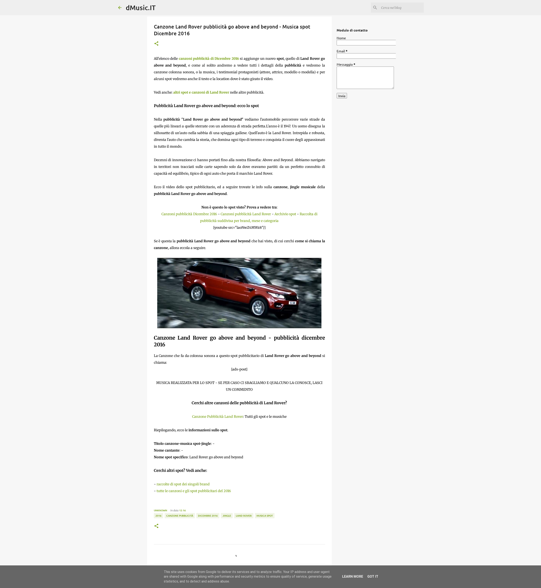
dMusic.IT (141, 7)
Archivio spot (285, 214)
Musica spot (265, 515)
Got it (372, 576)
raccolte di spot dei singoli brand (183, 484)
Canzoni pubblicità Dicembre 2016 (189, 214)
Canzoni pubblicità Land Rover (246, 214)
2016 (158, 515)
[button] (156, 44)
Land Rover (244, 515)
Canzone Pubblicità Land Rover (217, 416)
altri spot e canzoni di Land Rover (201, 92)
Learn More (352, 576)
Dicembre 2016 (208, 515)
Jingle (227, 515)
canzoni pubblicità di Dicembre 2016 (209, 58)
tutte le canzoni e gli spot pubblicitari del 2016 (194, 491)
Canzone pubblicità (179, 515)
